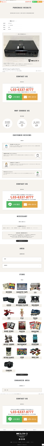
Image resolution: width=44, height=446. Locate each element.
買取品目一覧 (34, 429)
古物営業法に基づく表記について (22, 436)
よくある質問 (24, 429)
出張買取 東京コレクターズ (20, 444)
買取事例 (14, 429)
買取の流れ (5, 429)
